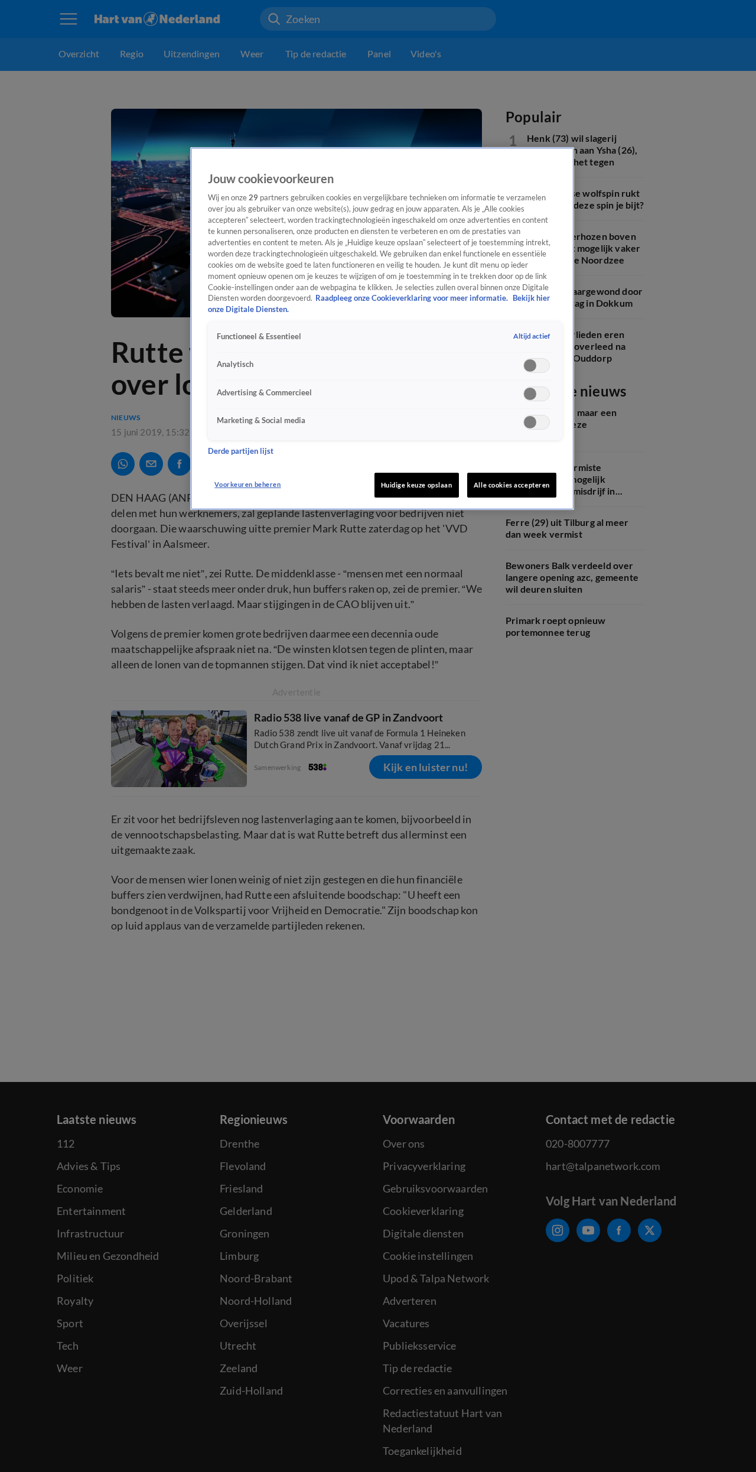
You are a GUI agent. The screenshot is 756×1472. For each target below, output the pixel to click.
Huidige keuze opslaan (416, 485)
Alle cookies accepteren (512, 485)
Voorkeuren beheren (247, 484)
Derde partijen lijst (240, 451)
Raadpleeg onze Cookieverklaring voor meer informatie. (412, 298)
